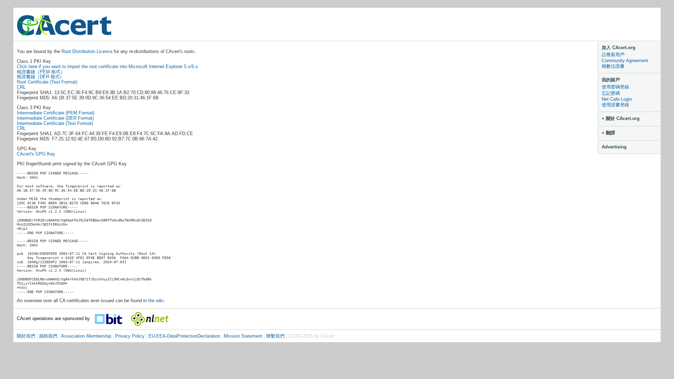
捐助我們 (48, 336)
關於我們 (26, 336)
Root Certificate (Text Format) (47, 82)
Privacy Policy (130, 336)
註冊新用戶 (613, 54)
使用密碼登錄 (615, 86)
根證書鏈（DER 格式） (40, 76)
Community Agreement (625, 60)
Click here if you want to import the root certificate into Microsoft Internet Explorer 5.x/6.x (107, 66)
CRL (21, 87)
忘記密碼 (611, 93)
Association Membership (86, 336)
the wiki (156, 300)
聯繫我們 (275, 336)
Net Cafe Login (617, 99)
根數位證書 (613, 66)
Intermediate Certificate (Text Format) (55, 123)
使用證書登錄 (615, 104)
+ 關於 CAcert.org (621, 118)
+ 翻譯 (608, 132)
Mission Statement (243, 336)
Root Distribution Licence (87, 51)
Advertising (614, 146)
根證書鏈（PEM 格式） (41, 71)
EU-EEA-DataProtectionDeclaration (184, 336)
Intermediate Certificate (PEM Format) (55, 112)
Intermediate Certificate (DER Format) (55, 118)
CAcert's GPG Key (36, 154)
